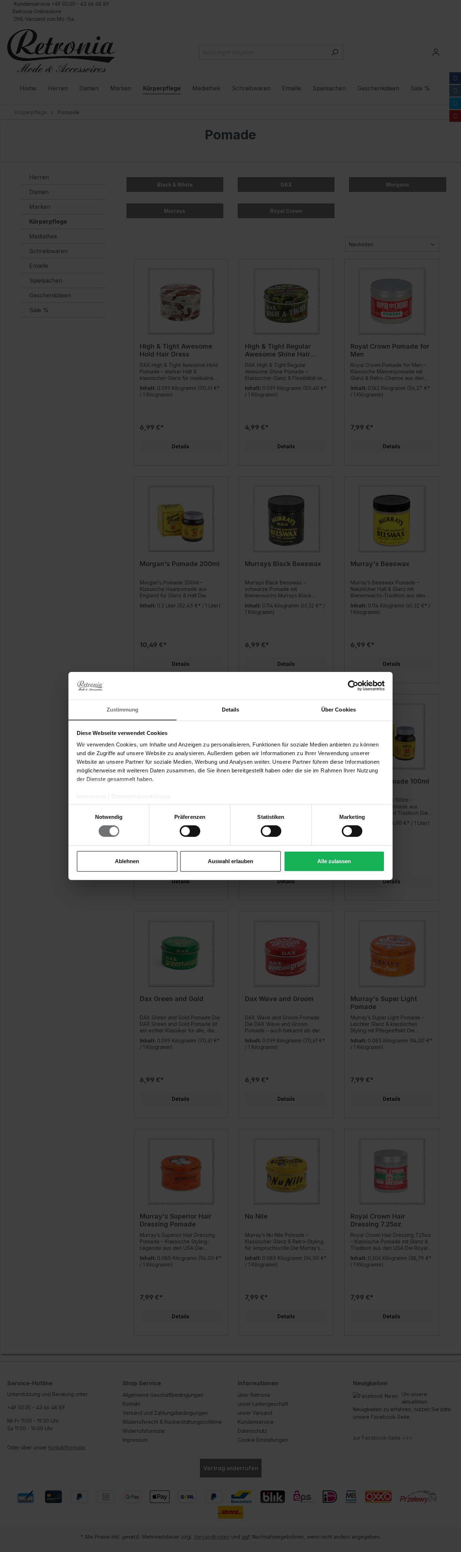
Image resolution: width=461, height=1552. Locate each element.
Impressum (92, 796)
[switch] (190, 831)
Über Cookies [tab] (338, 710)
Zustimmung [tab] (123, 710)
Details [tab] (231, 710)
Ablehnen (127, 861)
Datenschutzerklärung (141, 796)
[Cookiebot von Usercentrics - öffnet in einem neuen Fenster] (353, 685)
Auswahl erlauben (230, 861)
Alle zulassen (334, 861)
